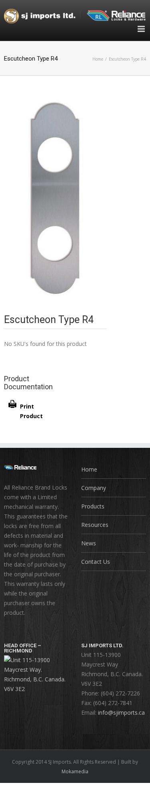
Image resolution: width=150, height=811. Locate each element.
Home (97, 59)
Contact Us (95, 561)
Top (143, 804)
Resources (94, 524)
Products (92, 506)
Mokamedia (75, 771)
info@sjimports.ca (121, 712)
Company (93, 488)
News (88, 543)
